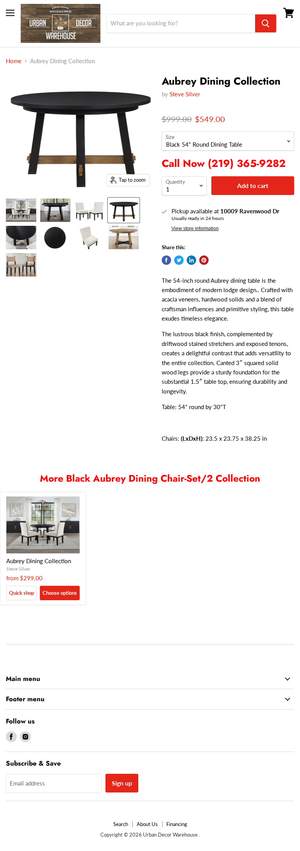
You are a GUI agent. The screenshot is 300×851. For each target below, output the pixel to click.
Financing (176, 824)
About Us (147, 824)
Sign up (122, 783)
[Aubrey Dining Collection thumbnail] (21, 210)
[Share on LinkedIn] (191, 260)
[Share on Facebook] (166, 260)
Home (13, 61)
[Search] (265, 23)
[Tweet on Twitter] (179, 260)
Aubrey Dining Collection (38, 560)
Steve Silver (185, 94)
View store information (195, 228)
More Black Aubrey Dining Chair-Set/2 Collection (150, 478)
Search (120, 824)
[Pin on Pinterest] (204, 260)
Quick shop (21, 593)
